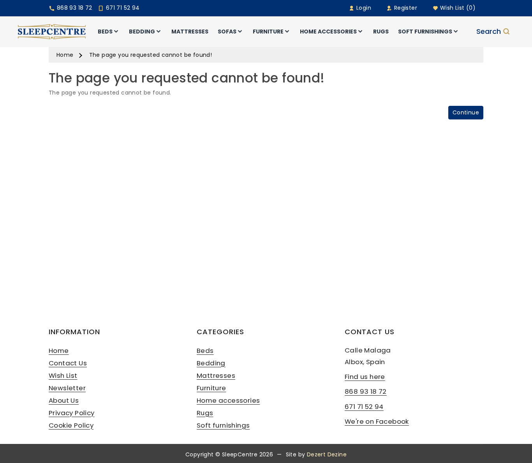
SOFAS (227, 31)
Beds (205, 350)
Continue (466, 112)
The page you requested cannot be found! (150, 55)
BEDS (105, 31)
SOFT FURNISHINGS (425, 31)
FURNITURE (268, 31)
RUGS (381, 31)
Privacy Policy (72, 412)
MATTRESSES (189, 31)
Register (404, 8)
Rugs (205, 412)
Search (488, 31)
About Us (64, 400)
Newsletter (67, 388)
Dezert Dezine (327, 454)
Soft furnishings (223, 425)
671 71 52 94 (121, 8)
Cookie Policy (71, 425)
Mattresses (216, 375)
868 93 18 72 (73, 8)
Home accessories (228, 400)
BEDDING (142, 31)
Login (363, 8)
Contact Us (68, 363)
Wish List (63, 375)
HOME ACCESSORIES (328, 31)
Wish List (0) (457, 8)
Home (65, 55)
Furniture (211, 388)
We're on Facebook (377, 421)
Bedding (211, 363)
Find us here (365, 376)
